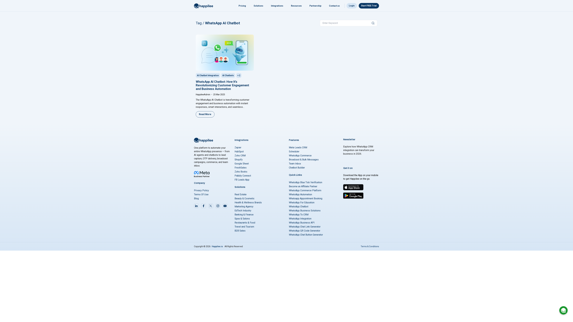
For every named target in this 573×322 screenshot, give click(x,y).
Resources (296, 6)
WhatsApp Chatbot (298, 206)
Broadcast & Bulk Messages (304, 159)
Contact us (334, 6)
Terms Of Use (201, 194)
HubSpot (239, 151)
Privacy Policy (201, 190)
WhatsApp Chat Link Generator (305, 226)
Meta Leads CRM (298, 147)
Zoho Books (241, 171)
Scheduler (294, 151)
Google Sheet (242, 163)
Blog (196, 198)
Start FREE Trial (369, 5)
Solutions (258, 6)
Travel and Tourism (244, 226)
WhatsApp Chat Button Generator (306, 234)
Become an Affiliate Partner (303, 186)
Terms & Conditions (370, 246)
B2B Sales (240, 230)
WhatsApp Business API (302, 222)
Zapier (238, 147)
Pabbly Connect (243, 175)
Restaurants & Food (245, 222)
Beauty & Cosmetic (244, 198)
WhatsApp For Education (301, 202)
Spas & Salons (242, 218)
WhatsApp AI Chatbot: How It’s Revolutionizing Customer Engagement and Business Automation (222, 85)
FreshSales (241, 167)
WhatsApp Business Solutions (305, 210)
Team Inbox (295, 163)
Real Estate (241, 194)
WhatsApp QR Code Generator (304, 230)
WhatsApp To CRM (298, 214)
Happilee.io (217, 246)
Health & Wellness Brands (248, 202)
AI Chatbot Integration (208, 75)
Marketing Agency (244, 206)
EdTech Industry (243, 210)
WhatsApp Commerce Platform (305, 190)
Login (352, 5)
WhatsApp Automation (300, 194)
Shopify (239, 159)
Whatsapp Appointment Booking (305, 198)
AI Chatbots (228, 75)
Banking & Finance (244, 214)
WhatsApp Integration (300, 218)
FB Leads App (242, 179)
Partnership (315, 6)
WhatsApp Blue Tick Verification (305, 182)
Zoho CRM (240, 155)
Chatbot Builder (297, 167)
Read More (205, 114)
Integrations (277, 6)
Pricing (242, 6)
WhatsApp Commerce (300, 155)
